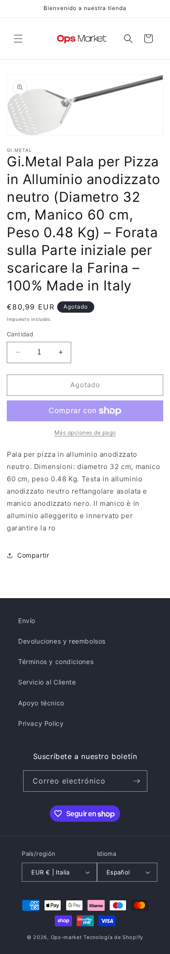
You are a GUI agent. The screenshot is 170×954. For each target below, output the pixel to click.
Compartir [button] (33, 555)
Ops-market (66, 937)
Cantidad (20, 334)
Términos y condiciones (55, 661)
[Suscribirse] (137, 781)
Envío (26, 620)
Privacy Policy (40, 723)
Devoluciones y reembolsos (62, 641)
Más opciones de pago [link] (85, 432)
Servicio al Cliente (47, 682)
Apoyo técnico (41, 703)
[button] (18, 39)
